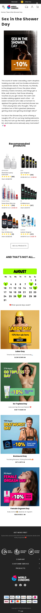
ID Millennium (25, 203)
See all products (19, 246)
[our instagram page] (16, 585)
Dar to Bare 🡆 (20, 410)
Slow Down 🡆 (20, 357)
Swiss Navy (5, 201)
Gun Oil (4, 230)
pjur (22, 170)
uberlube (5, 170)
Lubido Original (26, 232)
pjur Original (25, 173)
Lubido (23, 230)
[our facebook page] (20, 585)
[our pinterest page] (25, 585)
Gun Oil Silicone (7, 232)
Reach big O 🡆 (19, 514)
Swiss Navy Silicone (8, 203)
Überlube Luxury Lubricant (7, 174)
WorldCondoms (12, 7)
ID (21, 201)
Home (3, 12)
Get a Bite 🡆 (20, 462)
